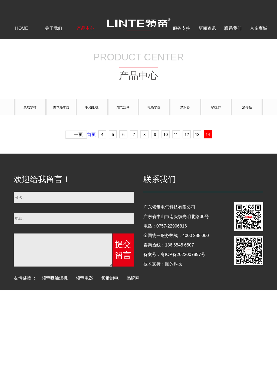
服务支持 (181, 28)
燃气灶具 (123, 107)
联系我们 (233, 28)
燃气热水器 (61, 107)
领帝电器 (84, 278)
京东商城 (258, 28)
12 (186, 134)
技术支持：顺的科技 (162, 264)
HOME (21, 28)
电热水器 (153, 107)
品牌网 (133, 278)
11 (176, 134)
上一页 (76, 134)
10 (165, 134)
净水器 (185, 107)
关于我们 (53, 28)
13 (197, 134)
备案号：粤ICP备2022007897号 (174, 254)
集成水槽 (30, 107)
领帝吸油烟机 (55, 278)
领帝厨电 (109, 278)
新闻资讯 (207, 28)
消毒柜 (247, 107)
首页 (91, 134)
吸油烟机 (91, 107)
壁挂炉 (216, 107)
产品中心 (85, 28)
